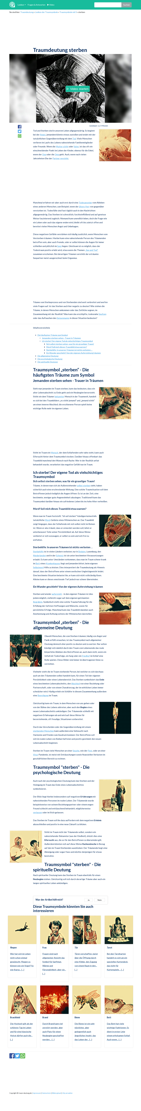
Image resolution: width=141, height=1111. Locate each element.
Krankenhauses (53, 563)
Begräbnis (38, 602)
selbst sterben (83, 485)
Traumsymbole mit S (68, 12)
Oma (57, 154)
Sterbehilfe (38, 551)
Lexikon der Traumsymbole (46, 12)
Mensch (54, 452)
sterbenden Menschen (43, 731)
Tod (74, 138)
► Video (50, 5)
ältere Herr (84, 206)
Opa (44, 154)
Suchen (126, 5)
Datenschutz (46, 1093)
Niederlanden (39, 555)
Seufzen (102, 314)
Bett (38, 563)
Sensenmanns (63, 318)
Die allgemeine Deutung (47, 356)
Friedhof (86, 656)
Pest (90, 750)
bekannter (59, 396)
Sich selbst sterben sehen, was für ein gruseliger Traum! (70, 344)
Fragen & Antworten (36, 5)
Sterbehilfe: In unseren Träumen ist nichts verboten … (69, 350)
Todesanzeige (85, 202)
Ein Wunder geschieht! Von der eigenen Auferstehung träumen (73, 353)
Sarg (59, 246)
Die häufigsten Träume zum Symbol (52, 335)
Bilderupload (56, 1093)
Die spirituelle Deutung (47, 362)
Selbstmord (38, 567)
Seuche (76, 750)
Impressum (37, 1093)
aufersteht (57, 594)
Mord (47, 520)
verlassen (37, 812)
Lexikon (21, 5)
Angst (43, 134)
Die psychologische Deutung (49, 359)
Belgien (82, 551)
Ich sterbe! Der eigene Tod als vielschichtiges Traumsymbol (67, 341)
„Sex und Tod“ (91, 250)
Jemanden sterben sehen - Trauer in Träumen (61, 338)
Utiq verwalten (67, 1093)
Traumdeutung (26, 12)
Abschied (75, 683)
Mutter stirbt (62, 146)
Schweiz (60, 555)
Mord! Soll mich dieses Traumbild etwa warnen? (66, 347)
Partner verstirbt (60, 158)
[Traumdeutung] (12, 5)
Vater (76, 146)
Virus (35, 754)
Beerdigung (43, 695)
